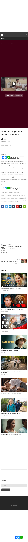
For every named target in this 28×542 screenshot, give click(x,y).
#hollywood (24, 193)
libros (25, 198)
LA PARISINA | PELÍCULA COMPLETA (10, 350)
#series (7, 197)
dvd (9, 198)
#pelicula (23, 195)
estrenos (12, 198)
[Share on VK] (20, 206)
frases (16, 198)
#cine (12, 192)
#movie (12, 195)
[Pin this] (17, 206)
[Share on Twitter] (6, 206)
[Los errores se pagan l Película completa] (14, 261)
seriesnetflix (10, 201)
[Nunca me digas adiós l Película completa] (14, 280)
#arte (10, 192)
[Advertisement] (14, 16)
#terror (10, 197)
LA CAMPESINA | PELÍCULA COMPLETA (11, 413)
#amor (7, 192)
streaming (15, 201)
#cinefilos (16, 192)
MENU (3, 38)
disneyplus (6, 198)
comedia (18, 197)
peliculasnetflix (20, 200)
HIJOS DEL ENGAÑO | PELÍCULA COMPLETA (12, 309)
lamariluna (21, 198)
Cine (11, 145)
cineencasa (14, 197)
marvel (6, 200)
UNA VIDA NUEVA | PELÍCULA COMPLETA (11, 434)
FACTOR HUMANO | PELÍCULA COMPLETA (11, 330)
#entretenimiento (15, 193)
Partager (14, 157)
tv (17, 201)
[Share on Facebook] (2, 206)
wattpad (19, 201)
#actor (4, 192)
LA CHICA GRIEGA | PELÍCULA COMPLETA (11, 393)
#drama (10, 193)
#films (20, 193)
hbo (18, 198)
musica (15, 200)
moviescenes (11, 200)
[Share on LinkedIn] (10, 206)
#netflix (19, 195)
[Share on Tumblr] (13, 206)
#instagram (8, 195)
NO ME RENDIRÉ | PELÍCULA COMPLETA (11, 288)
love (4, 200)
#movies (16, 195)
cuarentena (23, 197)
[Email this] (24, 206)
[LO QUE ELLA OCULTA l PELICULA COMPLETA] (14, 248)
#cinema (19, 192)
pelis (24, 200)
